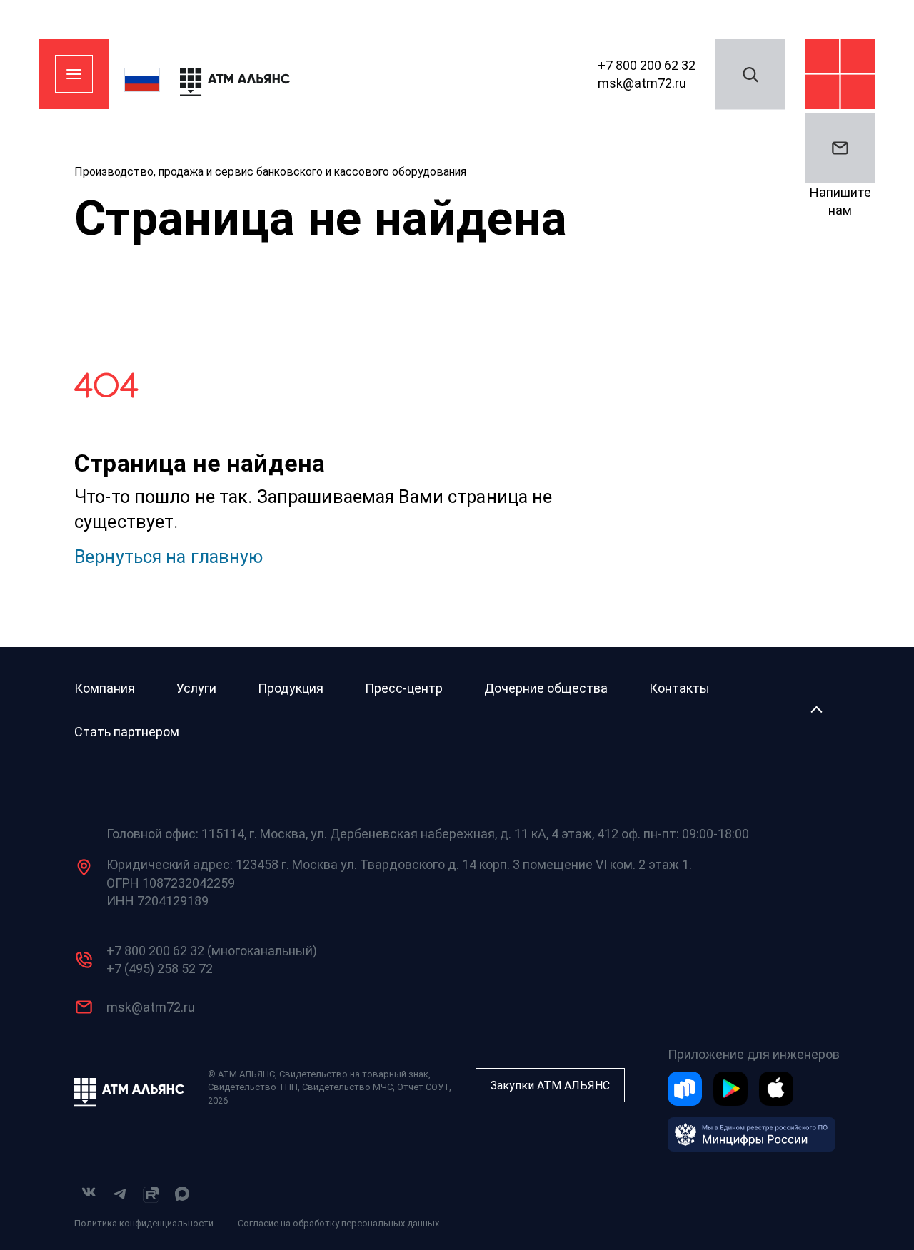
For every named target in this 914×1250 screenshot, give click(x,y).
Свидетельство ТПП (253, 1087)
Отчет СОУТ (423, 1087)
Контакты (679, 688)
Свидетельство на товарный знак (353, 1074)
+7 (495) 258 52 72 (159, 968)
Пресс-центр (404, 688)
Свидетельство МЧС (347, 1087)
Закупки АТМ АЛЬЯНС (550, 1085)
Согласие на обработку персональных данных (338, 1223)
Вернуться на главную (168, 557)
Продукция (290, 688)
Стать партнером (126, 731)
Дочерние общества (546, 688)
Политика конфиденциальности (144, 1223)
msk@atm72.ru (642, 83)
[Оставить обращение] (840, 148)
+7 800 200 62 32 (646, 64)
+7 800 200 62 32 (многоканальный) (211, 950)
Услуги (196, 688)
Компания (104, 688)
